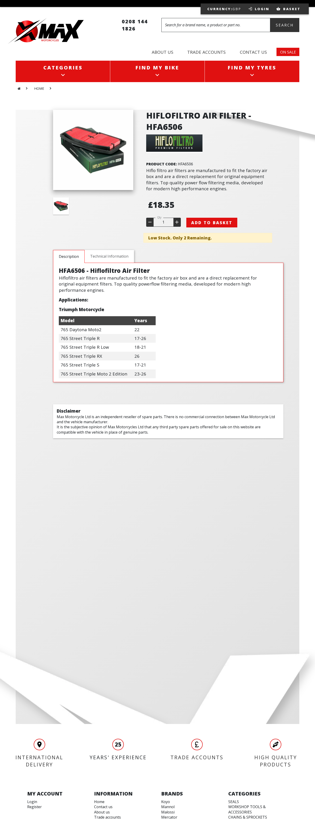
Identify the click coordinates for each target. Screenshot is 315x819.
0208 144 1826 (135, 25)
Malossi (168, 812)
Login (32, 801)
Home (99, 801)
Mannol (168, 806)
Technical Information (109, 256)
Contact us (103, 806)
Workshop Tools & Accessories (247, 809)
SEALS (233, 801)
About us (102, 812)
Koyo (165, 801)
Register (34, 806)
